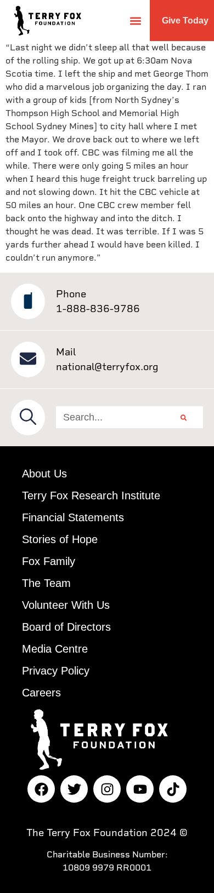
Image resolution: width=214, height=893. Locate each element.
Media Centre (55, 649)
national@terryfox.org (107, 366)
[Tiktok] (173, 789)
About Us (44, 474)
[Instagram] (107, 789)
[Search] (183, 417)
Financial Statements (73, 517)
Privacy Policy (55, 671)
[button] (135, 20)
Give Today (185, 20)
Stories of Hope (60, 539)
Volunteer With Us (66, 605)
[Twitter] (74, 789)
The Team (46, 583)
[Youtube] (140, 789)
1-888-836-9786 (98, 308)
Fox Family (48, 561)
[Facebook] (41, 789)
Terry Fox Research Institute (91, 495)
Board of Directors (66, 627)
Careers (41, 693)
